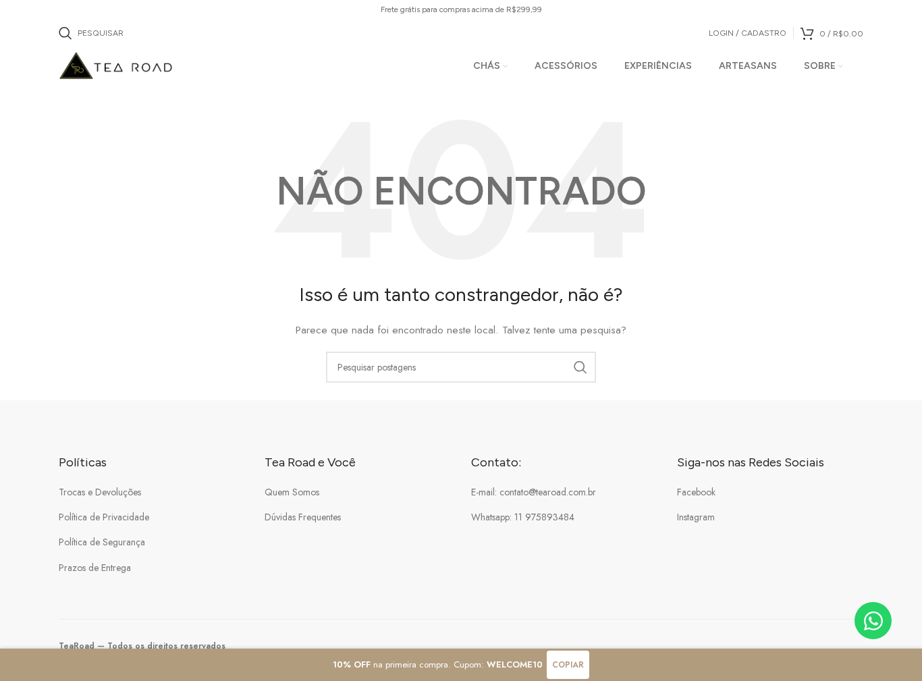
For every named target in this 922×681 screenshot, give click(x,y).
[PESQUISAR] (580, 367)
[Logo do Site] (116, 65)
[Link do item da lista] (152, 492)
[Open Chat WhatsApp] (873, 620)
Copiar (568, 665)
